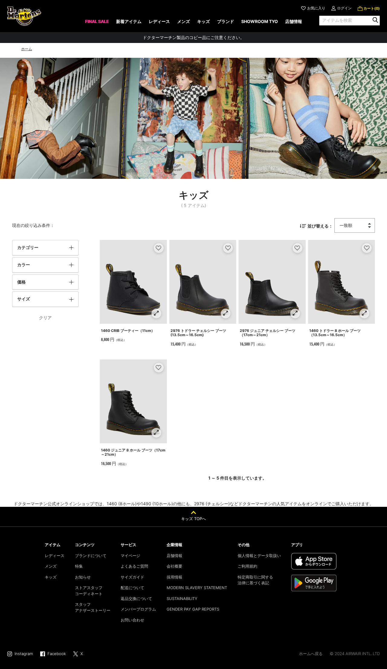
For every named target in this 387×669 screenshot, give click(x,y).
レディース (54, 555)
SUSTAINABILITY (182, 598)
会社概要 (174, 566)
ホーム (26, 49)
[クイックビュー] (156, 313)
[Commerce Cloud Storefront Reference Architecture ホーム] (24, 16)
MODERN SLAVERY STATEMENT (197, 587)
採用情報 (174, 577)
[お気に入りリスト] (158, 248)
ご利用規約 (247, 566)
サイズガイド (132, 577)
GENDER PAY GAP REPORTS (193, 609)
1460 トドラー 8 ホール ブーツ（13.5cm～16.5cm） (335, 332)
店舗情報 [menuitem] (293, 21)
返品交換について (136, 598)
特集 (79, 566)
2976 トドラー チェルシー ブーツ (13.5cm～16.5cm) (198, 332)
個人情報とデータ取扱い (259, 555)
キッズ (51, 577)
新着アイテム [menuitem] (128, 21)
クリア (45, 317)
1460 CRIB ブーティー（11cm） (128, 330)
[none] (96, 23)
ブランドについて (90, 555)
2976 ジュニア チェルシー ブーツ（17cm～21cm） (267, 332)
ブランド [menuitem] (225, 21)
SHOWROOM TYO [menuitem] (259, 21)
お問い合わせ (132, 620)
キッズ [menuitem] (203, 21)
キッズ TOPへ (193, 518)
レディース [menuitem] (159, 21)
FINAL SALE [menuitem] (97, 21)
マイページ (130, 555)
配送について (132, 587)
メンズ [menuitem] (183, 21)
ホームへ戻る (311, 653)
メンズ (51, 566)
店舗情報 (174, 555)
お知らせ (83, 577)
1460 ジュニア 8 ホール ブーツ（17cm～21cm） (133, 452)
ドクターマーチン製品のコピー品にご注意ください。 (193, 37)
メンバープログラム (138, 609)
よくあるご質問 (134, 566)
